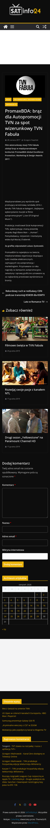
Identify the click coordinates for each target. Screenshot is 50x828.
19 (18, 611)
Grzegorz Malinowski (12, 753)
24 (5, 616)
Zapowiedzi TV (11, 104)
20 (25, 611)
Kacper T (6, 768)
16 (44, 605)
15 (38, 605)
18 (12, 611)
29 (38, 616)
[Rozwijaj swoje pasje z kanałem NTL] (25, 363)
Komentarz (9, 484)
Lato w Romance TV (34, 301)
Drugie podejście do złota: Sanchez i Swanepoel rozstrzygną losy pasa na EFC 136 (23, 782)
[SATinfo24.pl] (5, 26)
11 (12, 605)
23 (44, 611)
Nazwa (6, 522)
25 (12, 616)
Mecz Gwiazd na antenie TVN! (16, 708)
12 (18, 605)
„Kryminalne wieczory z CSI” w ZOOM (19, 725)
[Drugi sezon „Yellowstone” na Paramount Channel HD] (25, 410)
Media (8, 99)
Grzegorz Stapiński (31, 140)
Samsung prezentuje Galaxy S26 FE (18, 720)
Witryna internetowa (13, 549)
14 (31, 605)
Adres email (9, 536)
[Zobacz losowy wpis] (44, 26)
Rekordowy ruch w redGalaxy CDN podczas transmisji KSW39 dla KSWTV (25, 293)
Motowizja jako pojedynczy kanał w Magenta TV (24, 730)
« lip (4, 629)
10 (5, 605)
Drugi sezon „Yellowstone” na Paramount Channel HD (24, 439)
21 (31, 611)
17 (5, 611)
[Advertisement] (25, 47)
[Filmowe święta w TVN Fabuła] (25, 318)
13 (25, 605)
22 (38, 611)
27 (25, 616)
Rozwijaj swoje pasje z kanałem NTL (25, 391)
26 (18, 616)
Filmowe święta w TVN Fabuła (24, 345)
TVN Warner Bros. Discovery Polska (27, 99)
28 (31, 616)
